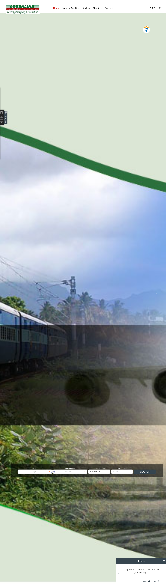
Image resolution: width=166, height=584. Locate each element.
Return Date (122, 469)
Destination (70, 469)
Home (56, 8)
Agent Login (156, 7)
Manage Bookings (71, 8)
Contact (109, 8)
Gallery (86, 8)
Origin (34, 469)
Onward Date (99, 469)
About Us (97, 8)
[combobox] (34, 472)
